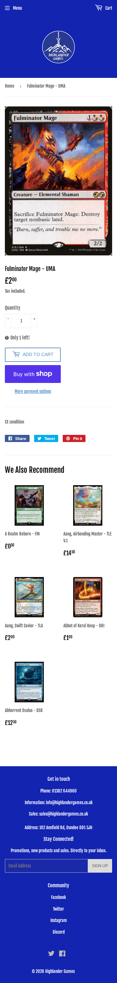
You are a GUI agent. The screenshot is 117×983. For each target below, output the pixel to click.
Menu (17, 8)
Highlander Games (60, 971)
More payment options (33, 391)
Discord (59, 932)
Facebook (58, 897)
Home (9, 86)
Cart (108, 8)
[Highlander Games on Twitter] (51, 954)
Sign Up (100, 866)
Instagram (58, 920)
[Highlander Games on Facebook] (62, 954)
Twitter (58, 909)
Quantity (12, 308)
